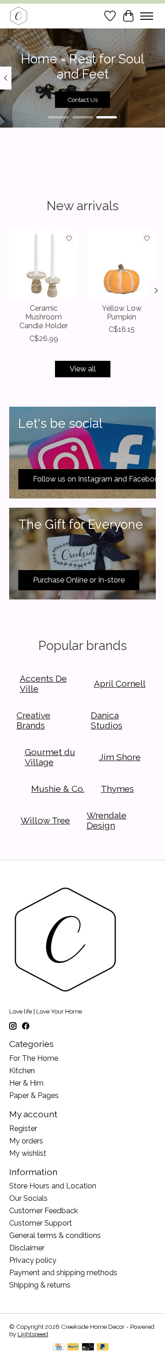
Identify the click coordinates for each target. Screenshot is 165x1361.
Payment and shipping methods (63, 1272)
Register (23, 1128)
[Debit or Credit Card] (88, 1347)
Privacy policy (32, 1260)
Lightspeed (32, 1334)
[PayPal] (73, 1347)
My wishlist (27, 1153)
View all (83, 368)
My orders (26, 1141)
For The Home (33, 1058)
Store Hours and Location (52, 1186)
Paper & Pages (34, 1095)
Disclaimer (26, 1247)
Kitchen (22, 1070)
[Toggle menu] (147, 16)
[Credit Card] (58, 1347)
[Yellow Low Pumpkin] (121, 264)
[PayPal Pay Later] (103, 1347)
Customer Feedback (43, 1210)
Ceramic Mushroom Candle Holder (43, 317)
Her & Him (26, 1083)
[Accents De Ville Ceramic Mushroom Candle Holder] (43, 264)
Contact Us (82, 99)
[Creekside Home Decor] (18, 15)
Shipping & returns (40, 1285)
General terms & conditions (55, 1235)
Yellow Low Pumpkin (122, 312)
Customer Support (40, 1223)
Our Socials (28, 1198)
